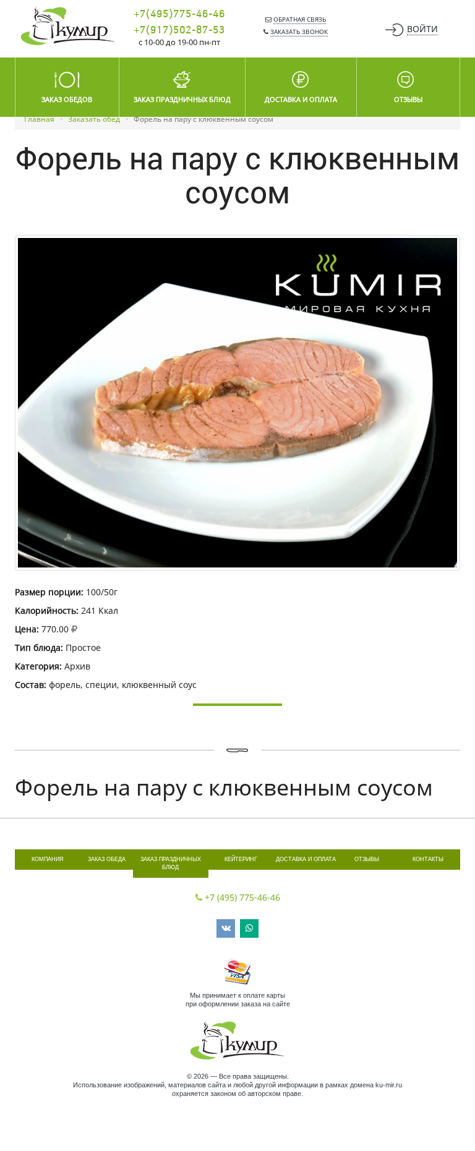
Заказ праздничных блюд (170, 863)
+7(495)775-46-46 (179, 14)
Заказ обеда (107, 859)
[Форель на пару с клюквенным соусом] (237, 403)
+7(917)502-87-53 (179, 30)
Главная (39, 119)
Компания (48, 859)
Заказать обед (94, 119)
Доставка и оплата (306, 859)
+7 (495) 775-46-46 (242, 897)
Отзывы (366, 859)
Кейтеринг (241, 859)
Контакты (428, 859)
